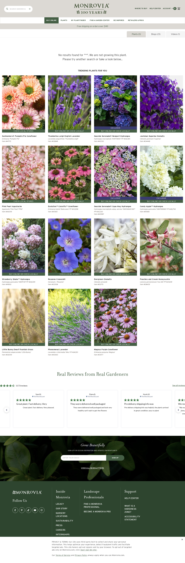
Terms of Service (63, 555)
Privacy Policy (81, 555)
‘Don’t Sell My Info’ (88, 550)
